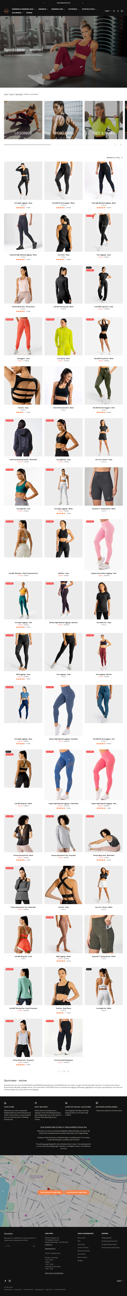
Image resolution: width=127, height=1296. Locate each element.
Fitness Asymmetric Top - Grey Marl (63, 855)
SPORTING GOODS (88, 9)
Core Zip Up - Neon (63, 358)
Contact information (60, 1289)
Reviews (80, 1261)
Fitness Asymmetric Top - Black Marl (23, 907)
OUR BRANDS (16, 13)
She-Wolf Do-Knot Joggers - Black (63, 203)
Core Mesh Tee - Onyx (104, 623)
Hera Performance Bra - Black (63, 408)
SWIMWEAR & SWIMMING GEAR (22, 9)
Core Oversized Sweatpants (63, 1060)
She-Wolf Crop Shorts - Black (103, 358)
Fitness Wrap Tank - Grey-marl (23, 1060)
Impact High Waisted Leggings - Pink (103, 804)
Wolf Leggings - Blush (63, 956)
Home (6, 94)
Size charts (81, 1244)
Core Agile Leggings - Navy (23, 739)
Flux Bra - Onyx (23, 408)
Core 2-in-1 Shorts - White (103, 907)
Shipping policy (106, 1238)
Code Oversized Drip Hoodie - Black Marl (23, 460)
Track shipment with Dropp (110, 1247)
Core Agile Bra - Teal (23, 509)
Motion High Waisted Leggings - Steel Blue (63, 739)
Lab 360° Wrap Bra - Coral (23, 956)
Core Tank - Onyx (63, 255)
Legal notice (49, 1289)
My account (81, 1238)
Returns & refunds (84, 1251)
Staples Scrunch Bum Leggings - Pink (103, 573)
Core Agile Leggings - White (63, 509)
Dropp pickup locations (109, 1244)
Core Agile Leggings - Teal (23, 623)
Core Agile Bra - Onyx (63, 460)
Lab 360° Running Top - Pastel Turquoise (23, 1008)
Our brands (81, 1254)
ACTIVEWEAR (72, 9)
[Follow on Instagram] (10, 1281)
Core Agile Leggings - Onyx (23, 203)
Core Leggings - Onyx (63, 674)
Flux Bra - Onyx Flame (63, 1008)
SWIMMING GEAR (57, 9)
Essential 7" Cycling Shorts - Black (103, 509)
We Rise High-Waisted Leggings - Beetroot (63, 623)
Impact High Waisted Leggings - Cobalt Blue (63, 804)
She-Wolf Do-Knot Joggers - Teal (103, 739)
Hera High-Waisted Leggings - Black (104, 203)
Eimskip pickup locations (110, 1241)
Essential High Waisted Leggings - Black (23, 255)
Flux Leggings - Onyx (104, 255)
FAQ (79, 1241)
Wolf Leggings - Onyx (23, 674)
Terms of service (83, 1247)
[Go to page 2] (68, 1071)
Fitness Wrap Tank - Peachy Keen (23, 307)
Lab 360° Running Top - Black (63, 307)
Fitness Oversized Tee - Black (23, 855)
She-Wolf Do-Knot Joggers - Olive (104, 408)
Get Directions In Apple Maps (77, 1192)
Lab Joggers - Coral (23, 358)
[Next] (82, 3)
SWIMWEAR (42, 9)
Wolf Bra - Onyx (63, 573)
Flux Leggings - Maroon (104, 674)
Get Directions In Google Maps (50, 1192)
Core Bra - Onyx (63, 907)
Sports (12, 94)
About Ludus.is (82, 1257)
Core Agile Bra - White (103, 1008)
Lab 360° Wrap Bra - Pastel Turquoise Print (23, 573)
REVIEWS (29, 13)
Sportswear (19, 94)
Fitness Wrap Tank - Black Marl (103, 855)
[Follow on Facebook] (5, 1281)
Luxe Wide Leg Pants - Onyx (103, 307)
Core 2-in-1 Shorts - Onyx (103, 460)
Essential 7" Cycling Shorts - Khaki (103, 956)
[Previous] (44, 3)
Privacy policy (18, 1289)
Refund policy (8, 1289)
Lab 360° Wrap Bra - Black (23, 804)
